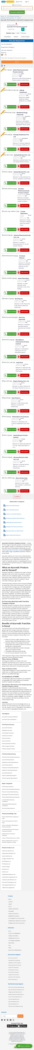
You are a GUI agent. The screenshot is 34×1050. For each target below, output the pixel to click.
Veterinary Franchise (7, 735)
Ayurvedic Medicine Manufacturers (16, 989)
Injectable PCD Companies (14, 960)
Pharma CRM (10, 1)
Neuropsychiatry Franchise (9, 743)
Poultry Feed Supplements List (9, 877)
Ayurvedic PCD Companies (14, 977)
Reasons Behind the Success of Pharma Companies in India (10, 841)
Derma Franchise (6, 738)
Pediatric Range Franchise (8, 749)
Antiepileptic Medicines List (8, 874)
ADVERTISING (11, 943)
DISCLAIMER (11, 911)
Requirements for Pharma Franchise (8, 834)
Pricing (3, 1)
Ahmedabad (7, 36)
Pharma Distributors (12, 979)
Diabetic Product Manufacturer (9, 770)
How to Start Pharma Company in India (10, 817)
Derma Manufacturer (7, 765)
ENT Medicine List (6, 861)
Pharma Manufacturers (13, 1004)
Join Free (19, 1)
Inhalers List (5, 872)
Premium (23, 33)
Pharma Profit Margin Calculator (17, 920)
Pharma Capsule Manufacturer (10, 778)
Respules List (5, 869)
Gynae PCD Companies (13, 967)
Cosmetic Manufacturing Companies (8, 800)
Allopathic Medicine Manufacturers (16, 994)
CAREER (10, 904)
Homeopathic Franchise (8, 733)
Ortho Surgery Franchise (8, 746)
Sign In (27, 1)
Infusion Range (6, 866)
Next (17, 62)
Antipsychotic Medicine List (8, 853)
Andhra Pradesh (25, 36)
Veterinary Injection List (8, 851)
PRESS (9, 947)
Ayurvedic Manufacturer (8, 759)
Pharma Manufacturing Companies (11, 797)
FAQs (9, 945)
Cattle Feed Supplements (8, 887)
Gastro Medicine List (7, 856)
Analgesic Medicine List (8, 858)
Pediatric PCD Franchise (13, 974)
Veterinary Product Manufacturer (10, 767)
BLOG (9, 931)
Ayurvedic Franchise (7, 727)
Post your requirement (17, 12)
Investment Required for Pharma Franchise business (10, 830)
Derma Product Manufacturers (15, 996)
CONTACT (10, 901)
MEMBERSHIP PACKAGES (13, 916)
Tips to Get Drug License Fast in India (10, 821)
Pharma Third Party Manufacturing (10, 757)
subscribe (20, 1016)
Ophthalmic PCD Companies (14, 962)
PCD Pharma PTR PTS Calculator (16, 918)
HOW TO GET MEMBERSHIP (14, 933)
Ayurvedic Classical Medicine (9, 719)
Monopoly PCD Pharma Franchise (10, 794)
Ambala (16, 36)
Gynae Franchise (6, 741)
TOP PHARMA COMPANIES (14, 940)
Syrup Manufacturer (7, 773)
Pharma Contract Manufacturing (10, 792)
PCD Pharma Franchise (7, 786)
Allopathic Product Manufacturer (10, 762)
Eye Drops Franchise (12, 958)
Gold (17, 33)
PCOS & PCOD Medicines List (9, 882)
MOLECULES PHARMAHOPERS (14, 950)
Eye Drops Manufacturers (8, 808)
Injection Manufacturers (13, 1001)
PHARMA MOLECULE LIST (13, 938)
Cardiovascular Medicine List (9, 879)
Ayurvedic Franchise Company (15, 550)
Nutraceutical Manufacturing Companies (9, 804)
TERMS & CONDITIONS (13, 908)
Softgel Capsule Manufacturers (15, 992)
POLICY (10, 906)
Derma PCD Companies (13, 972)
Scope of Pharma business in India (10, 838)
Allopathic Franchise (7, 730)
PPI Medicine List (6, 864)
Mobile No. (4, 52)
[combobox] (17, 8)
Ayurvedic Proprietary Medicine (10, 717)
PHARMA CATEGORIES (13, 935)
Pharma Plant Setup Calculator (16, 923)
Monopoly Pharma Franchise (14, 965)
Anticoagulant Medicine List (9, 885)
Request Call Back (25, 1046)
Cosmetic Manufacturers (13, 999)
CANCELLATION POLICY (13, 913)
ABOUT (10, 899)
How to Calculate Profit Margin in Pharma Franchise (10, 826)
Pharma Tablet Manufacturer (9, 775)
